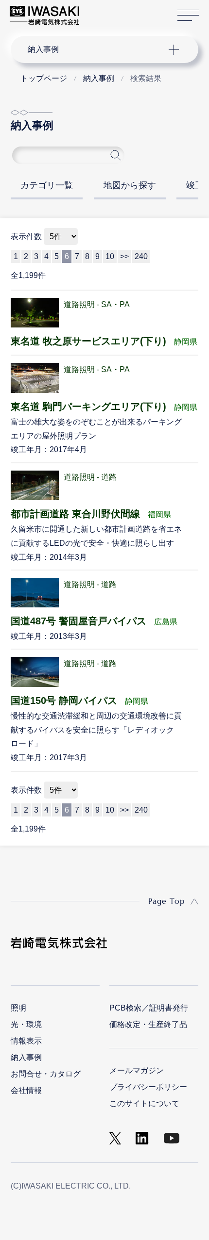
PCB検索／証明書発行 (148, 1008)
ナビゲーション (95, 49)
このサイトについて (144, 1103)
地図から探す (130, 185)
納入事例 (26, 1057)
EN (112, 11)
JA (98, 11)
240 (141, 810)
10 (109, 810)
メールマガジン (136, 1070)
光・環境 (26, 1024)
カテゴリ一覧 (46, 185)
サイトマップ (188, 15)
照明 (18, 1008)
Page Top (166, 901)
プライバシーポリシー (148, 1087)
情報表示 (26, 1041)
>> (124, 810)
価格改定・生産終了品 (148, 1024)
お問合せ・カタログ (46, 1074)
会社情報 (26, 1090)
